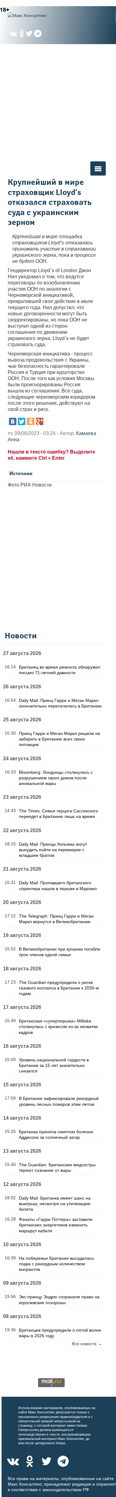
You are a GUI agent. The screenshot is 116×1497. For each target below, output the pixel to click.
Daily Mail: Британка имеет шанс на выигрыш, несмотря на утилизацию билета (55, 1204)
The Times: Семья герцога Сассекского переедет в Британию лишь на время (58, 813)
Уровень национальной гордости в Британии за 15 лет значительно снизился (54, 1065)
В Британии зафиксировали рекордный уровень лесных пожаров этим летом (59, 1101)
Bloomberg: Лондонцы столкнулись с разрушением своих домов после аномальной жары (56, 778)
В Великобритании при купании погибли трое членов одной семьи (59, 952)
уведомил (29, 276)
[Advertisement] (58, 102)
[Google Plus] (39, 421)
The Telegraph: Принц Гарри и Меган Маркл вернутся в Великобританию (56, 919)
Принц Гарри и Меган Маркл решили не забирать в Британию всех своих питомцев (59, 739)
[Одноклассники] (30, 421)
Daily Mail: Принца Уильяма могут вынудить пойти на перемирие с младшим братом (53, 850)
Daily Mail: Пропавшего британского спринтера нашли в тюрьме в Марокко (58, 885)
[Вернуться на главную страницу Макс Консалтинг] (39, 15)
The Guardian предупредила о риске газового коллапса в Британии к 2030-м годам (59, 988)
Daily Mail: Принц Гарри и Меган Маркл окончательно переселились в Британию (60, 703)
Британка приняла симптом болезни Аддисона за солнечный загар (56, 1134)
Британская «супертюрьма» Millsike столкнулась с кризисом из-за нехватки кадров (58, 1026)
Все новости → (87, 1343)
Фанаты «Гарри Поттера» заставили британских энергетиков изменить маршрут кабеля (55, 1225)
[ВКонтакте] (12, 421)
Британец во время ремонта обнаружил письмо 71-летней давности (59, 670)
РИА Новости (36, 484)
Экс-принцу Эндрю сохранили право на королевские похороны (59, 1299)
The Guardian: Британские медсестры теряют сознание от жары (57, 1167)
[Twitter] (21, 421)
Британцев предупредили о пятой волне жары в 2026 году (60, 1333)
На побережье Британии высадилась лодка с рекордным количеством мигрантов (56, 1264)
